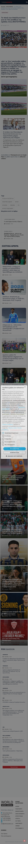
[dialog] (14, 422)
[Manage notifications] (24, 841)
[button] (14, 456)
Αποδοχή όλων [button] (14, 448)
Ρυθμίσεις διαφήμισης (7, 424)
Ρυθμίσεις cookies (12, 428)
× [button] (24, 386)
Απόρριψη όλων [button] (14, 452)
